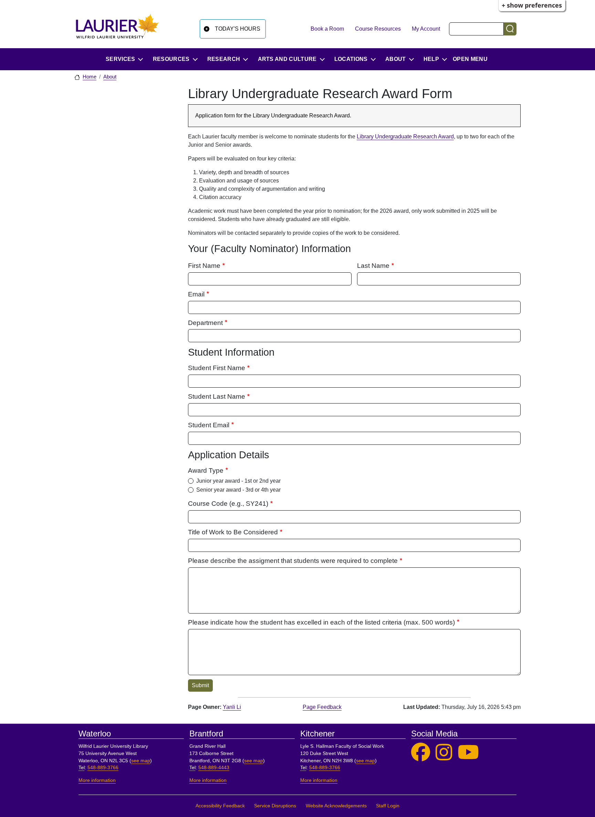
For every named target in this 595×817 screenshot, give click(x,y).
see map (140, 760)
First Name (204, 265)
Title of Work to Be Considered (233, 532)
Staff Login (387, 805)
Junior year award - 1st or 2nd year (238, 481)
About (109, 77)
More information (97, 780)
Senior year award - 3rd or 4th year (238, 490)
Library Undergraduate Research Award (405, 136)
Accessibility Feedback (220, 805)
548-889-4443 (213, 767)
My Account (426, 29)
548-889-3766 (102, 767)
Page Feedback (322, 707)
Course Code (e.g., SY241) (228, 503)
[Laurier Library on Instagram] (444, 752)
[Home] (117, 28)
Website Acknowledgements (336, 805)
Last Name (373, 265)
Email (196, 294)
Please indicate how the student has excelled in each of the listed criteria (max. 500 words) (321, 622)
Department (205, 322)
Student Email (208, 425)
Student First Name (216, 367)
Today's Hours (237, 29)
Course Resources (378, 29)
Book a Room (327, 29)
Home (89, 77)
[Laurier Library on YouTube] (468, 752)
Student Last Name (216, 396)
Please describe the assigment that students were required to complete (293, 560)
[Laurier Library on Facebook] (420, 752)
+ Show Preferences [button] (532, 5)
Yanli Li (232, 707)
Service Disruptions (275, 805)
